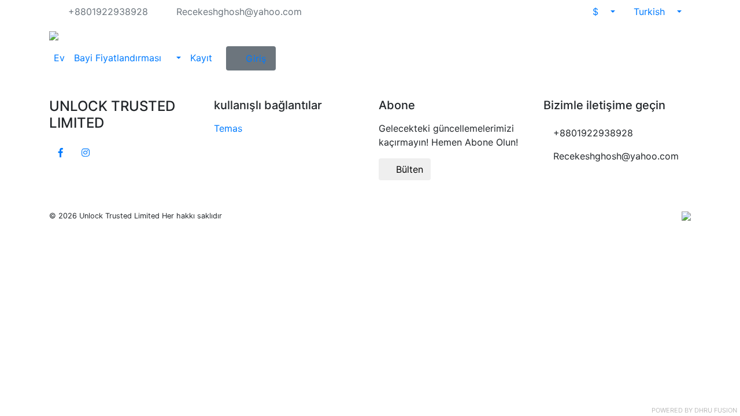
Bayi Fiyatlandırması (119, 58)
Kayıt (201, 58)
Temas (228, 128)
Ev (59, 58)
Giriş (256, 58)
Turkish (651, 11)
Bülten (408, 169)
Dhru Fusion (715, 410)
